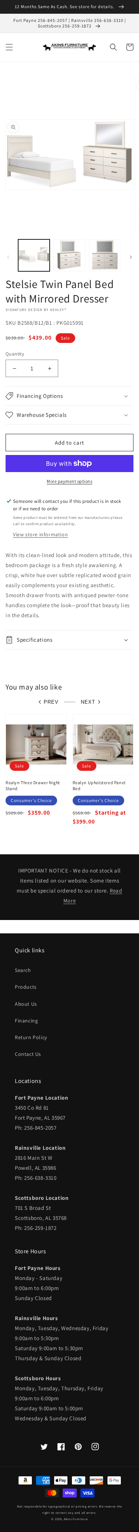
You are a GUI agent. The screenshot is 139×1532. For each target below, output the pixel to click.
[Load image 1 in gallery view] (34, 255)
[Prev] (8, 257)
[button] (9, 47)
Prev (51, 702)
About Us (26, 1004)
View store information (40, 534)
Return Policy (31, 1037)
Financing (26, 1020)
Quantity (15, 354)
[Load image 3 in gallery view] (104, 255)
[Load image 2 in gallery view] (69, 255)
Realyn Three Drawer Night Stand (33, 785)
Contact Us (28, 1054)
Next (88, 702)
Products (26, 986)
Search (23, 970)
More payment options (69, 481)
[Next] (131, 257)
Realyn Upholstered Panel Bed (99, 785)
